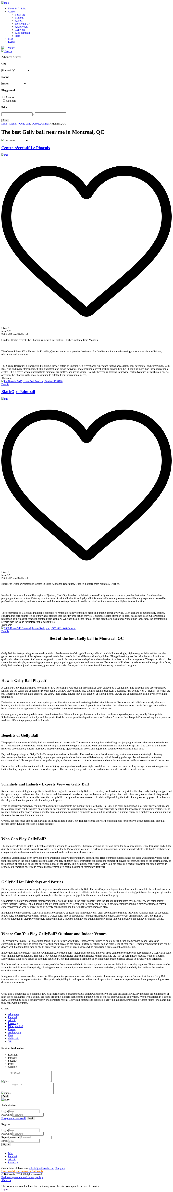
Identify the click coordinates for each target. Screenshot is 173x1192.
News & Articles (17, 8)
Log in (31, 1118)
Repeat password (10, 1137)
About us (6, 1180)
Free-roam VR (22, 23)
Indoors (10, 97)
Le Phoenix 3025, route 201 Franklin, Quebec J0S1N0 (33, 381)
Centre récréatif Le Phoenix (25, 148)
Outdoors (11, 100)
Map (10, 38)
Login (4, 1111)
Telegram (60, 1168)
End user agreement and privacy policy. (22, 1177)
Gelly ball (20, 29)
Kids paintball (22, 32)
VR (10, 1041)
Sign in (6, 1144)
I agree (5, 1189)
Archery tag (21, 26)
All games (13, 1014)
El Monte (9, 47)
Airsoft (18, 20)
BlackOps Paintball (18, 391)
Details (5, 384)
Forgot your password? (13, 1118)
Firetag (12, 1029)
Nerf (17, 35)
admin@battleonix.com (41, 1168)
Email (4, 1140)
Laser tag (20, 14)
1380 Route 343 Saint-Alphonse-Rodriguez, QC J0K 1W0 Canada (40, 628)
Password (6, 1114)
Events (11, 41)
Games (12, 11)
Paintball (19, 17)
